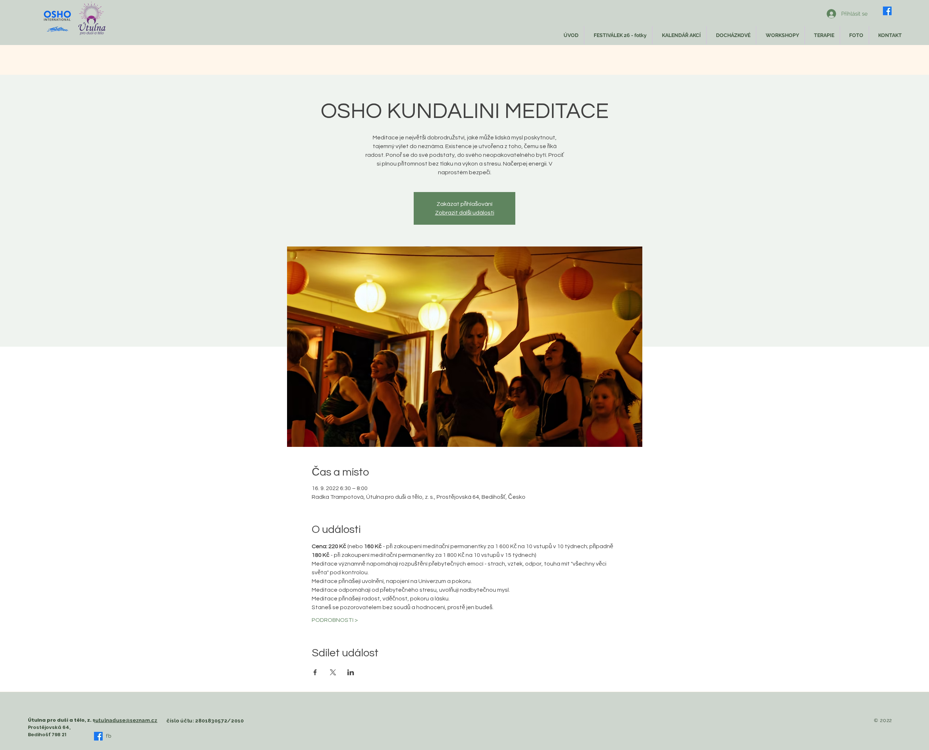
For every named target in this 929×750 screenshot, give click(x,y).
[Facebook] (887, 11)
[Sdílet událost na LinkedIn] (350, 672)
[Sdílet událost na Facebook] (315, 672)
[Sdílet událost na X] (333, 672)
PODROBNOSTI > (335, 620)
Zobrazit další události (464, 213)
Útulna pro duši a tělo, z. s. (62, 720)
